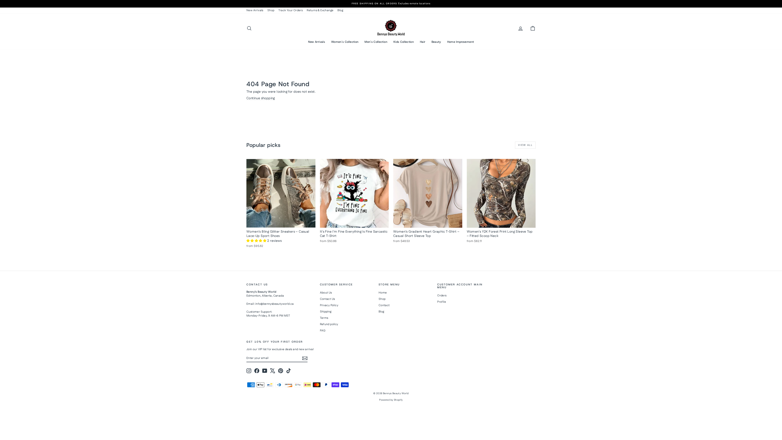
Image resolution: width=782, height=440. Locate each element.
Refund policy (329, 324)
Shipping (326, 312)
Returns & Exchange (320, 10)
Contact (384, 305)
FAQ (323, 331)
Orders (441, 296)
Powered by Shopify (391, 400)
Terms (324, 318)
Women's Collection (344, 42)
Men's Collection (376, 42)
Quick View (281, 223)
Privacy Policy (329, 305)
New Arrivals (254, 10)
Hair (422, 42)
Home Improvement (460, 42)
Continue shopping (260, 98)
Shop (271, 10)
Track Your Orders (290, 10)
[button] (256, 241)
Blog (340, 10)
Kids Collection (403, 42)
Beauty (436, 42)
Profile (441, 302)
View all (525, 145)
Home (383, 293)
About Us (326, 293)
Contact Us (327, 299)
